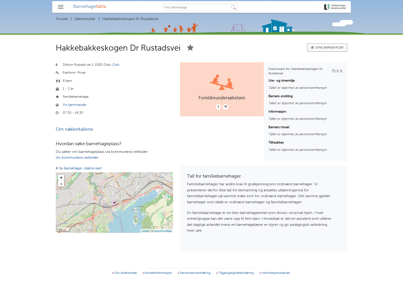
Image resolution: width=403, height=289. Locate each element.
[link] (336, 7)
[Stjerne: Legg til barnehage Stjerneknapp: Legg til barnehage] (190, 48)
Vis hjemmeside (74, 105)
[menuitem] (89, 7)
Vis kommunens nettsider (77, 158)
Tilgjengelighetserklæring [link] (236, 273)
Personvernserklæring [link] (195, 273)
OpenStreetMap (163, 231)
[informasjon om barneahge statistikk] (218, 106)
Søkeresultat (84, 19)
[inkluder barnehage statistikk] (225, 106)
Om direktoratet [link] (125, 273)
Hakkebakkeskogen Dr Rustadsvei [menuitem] (130, 19)
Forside (62, 19)
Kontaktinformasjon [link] (158, 273)
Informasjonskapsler (275, 273)
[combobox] (196, 7)
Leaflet (145, 231)
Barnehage (89, 6)
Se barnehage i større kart (80, 168)
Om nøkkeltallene (74, 129)
